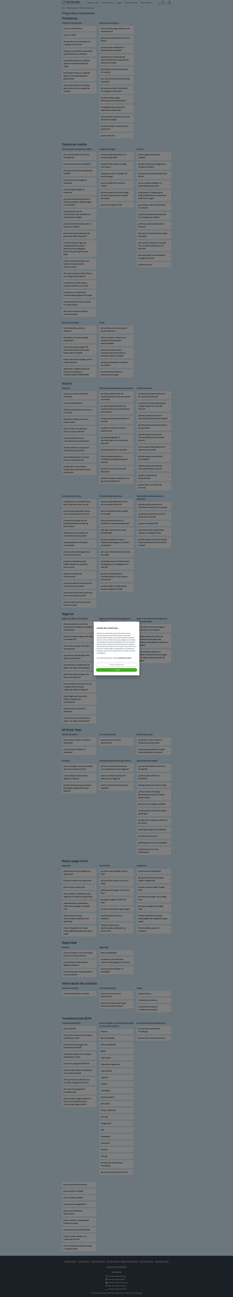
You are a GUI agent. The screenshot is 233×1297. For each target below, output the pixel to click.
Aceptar (117, 670)
